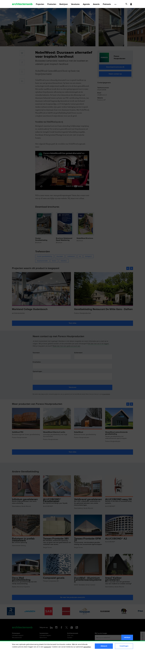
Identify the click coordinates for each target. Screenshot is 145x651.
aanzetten (87, 647)
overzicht (47, 647)
